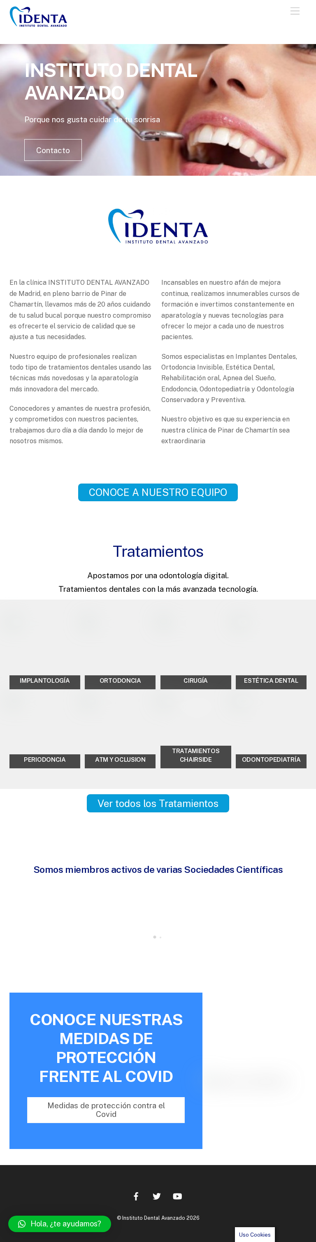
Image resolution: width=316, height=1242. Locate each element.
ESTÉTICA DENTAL (271, 680)
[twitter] (157, 1194)
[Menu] (295, 11)
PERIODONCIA (45, 759)
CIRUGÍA (196, 680)
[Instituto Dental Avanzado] (44, 23)
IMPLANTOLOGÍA (45, 680)
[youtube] (177, 1194)
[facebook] (136, 1194)
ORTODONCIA (120, 680)
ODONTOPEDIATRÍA (271, 759)
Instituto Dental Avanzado (153, 1218)
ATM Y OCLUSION (120, 759)
